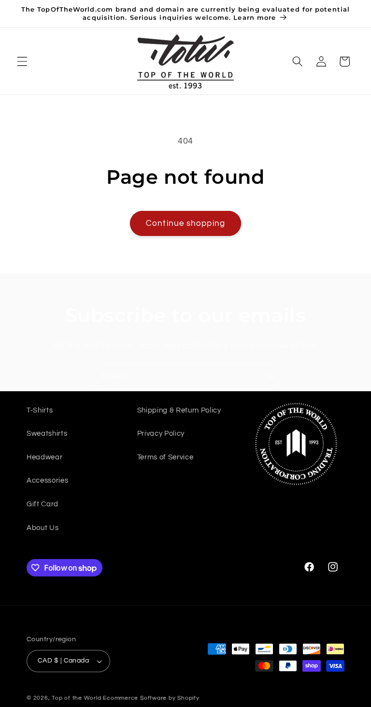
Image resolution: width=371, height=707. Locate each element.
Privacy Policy (161, 433)
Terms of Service (165, 457)
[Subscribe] (269, 376)
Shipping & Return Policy (179, 410)
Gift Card (42, 504)
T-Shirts (40, 410)
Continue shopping (185, 223)
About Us (42, 527)
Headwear (44, 457)
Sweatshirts (47, 433)
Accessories (47, 480)
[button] (22, 61)
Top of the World (76, 698)
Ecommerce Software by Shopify (151, 698)
